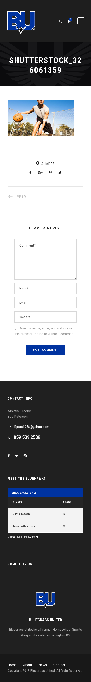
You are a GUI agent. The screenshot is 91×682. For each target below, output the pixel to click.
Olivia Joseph (21, 514)
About (27, 665)
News (43, 665)
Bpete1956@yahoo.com (31, 427)
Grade (67, 502)
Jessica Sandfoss (24, 526)
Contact (59, 665)
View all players (23, 537)
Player (17, 502)
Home (12, 665)
